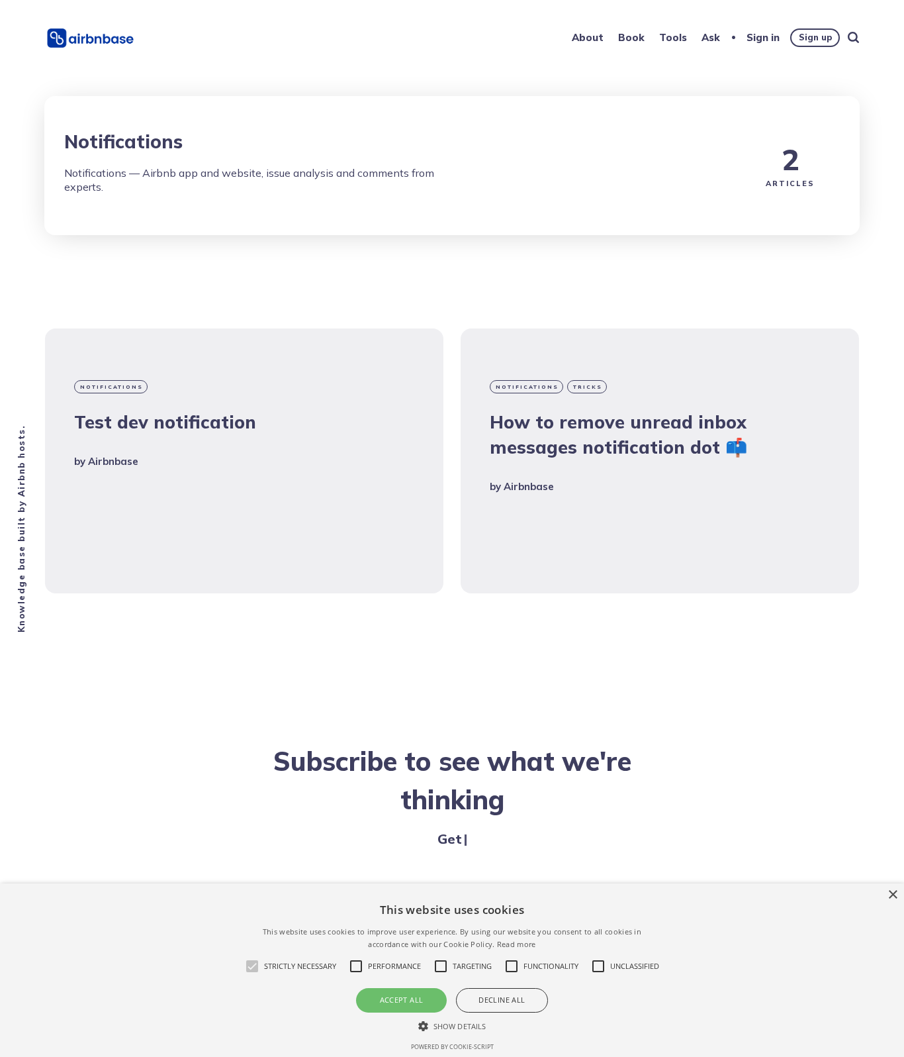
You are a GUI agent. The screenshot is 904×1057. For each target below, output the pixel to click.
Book (631, 37)
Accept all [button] (402, 1000)
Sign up (815, 37)
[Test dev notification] (244, 460)
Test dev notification (165, 422)
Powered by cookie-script (452, 1046)
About (588, 37)
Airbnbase (113, 461)
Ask (710, 37)
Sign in (763, 37)
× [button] (892, 895)
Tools (673, 37)
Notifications (111, 386)
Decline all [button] (501, 1000)
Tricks (587, 386)
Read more (516, 944)
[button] (452, 1025)
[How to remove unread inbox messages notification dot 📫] (660, 460)
